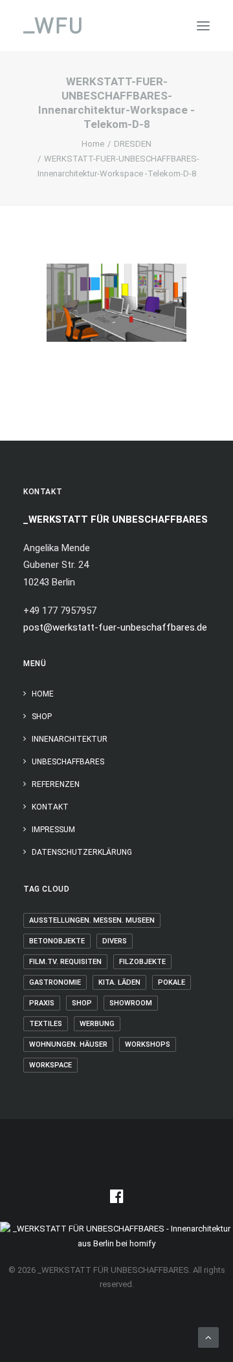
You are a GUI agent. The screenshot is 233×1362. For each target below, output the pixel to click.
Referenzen (56, 784)
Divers (114, 941)
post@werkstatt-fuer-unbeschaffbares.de (115, 627)
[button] (203, 25)
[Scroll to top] (208, 1337)
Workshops (147, 1044)
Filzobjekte (142, 962)
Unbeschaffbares (68, 761)
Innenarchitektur (69, 739)
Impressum (53, 829)
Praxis (41, 1003)
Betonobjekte (57, 941)
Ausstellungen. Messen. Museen (92, 920)
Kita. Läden (119, 982)
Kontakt (50, 807)
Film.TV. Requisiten (65, 962)
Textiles (45, 1024)
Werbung (97, 1024)
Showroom (130, 1003)
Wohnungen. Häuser (68, 1044)
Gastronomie (55, 982)
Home (93, 144)
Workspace (50, 1065)
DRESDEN (132, 144)
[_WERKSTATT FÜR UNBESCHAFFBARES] (52, 25)
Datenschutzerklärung (82, 852)
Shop (42, 716)
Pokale (171, 982)
